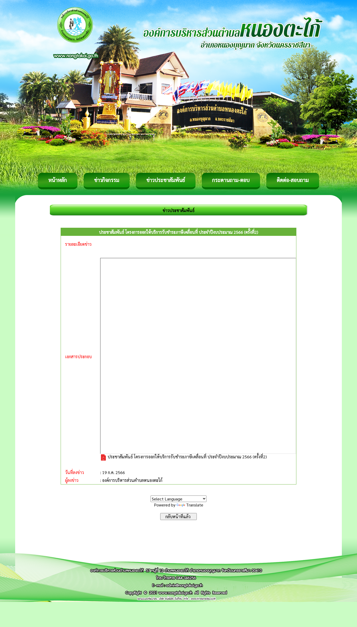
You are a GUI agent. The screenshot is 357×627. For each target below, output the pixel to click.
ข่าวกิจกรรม (106, 179)
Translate (194, 505)
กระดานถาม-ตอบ (231, 179)
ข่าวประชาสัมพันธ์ (165, 179)
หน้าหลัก (57, 179)
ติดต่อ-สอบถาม (293, 179)
